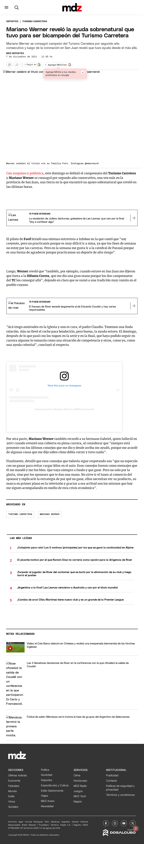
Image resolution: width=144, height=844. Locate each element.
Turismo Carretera (20, 514)
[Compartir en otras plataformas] (17, 64)
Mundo (12, 791)
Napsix (78, 801)
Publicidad (112, 775)
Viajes (44, 795)
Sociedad (46, 774)
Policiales (13, 786)
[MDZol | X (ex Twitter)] (133, 823)
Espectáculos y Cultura (54, 785)
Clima (77, 775)
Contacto (111, 780)
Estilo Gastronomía (52, 790)
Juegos (78, 791)
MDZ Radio (80, 786)
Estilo (11, 796)
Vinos (11, 801)
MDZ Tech (80, 796)
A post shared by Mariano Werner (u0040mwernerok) (64, 409)
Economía (14, 780)
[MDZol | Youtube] (124, 823)
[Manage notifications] (136, 828)
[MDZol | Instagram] (115, 823)
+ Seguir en (30, 64)
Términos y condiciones (120, 794)
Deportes (12, 21)
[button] (6, 7)
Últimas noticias (17, 775)
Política (45, 769)
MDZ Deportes (15, 53)
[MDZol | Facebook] (106, 823)
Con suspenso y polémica (24, 173)
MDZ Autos (47, 801)
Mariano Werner (50, 514)
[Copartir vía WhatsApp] (9, 64)
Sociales (13, 806)
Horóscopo (80, 780)
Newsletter (47, 806)
